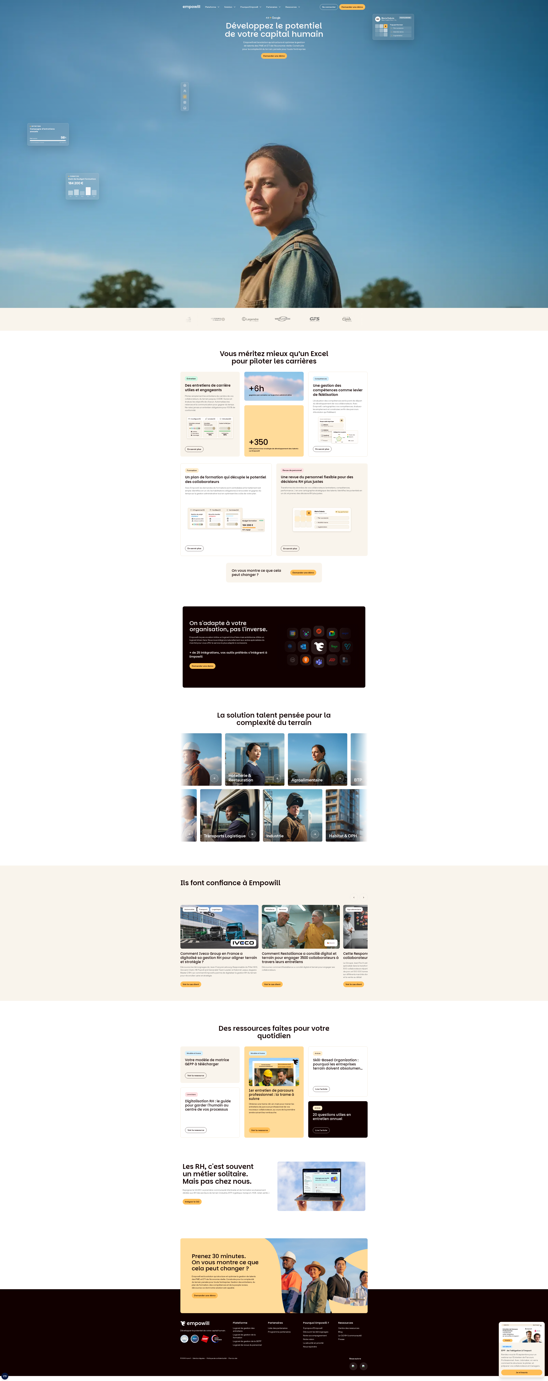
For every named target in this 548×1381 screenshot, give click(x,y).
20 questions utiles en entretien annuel (332, 1117)
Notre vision (308, 1339)
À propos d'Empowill (312, 1328)
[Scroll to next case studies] (364, 897)
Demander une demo (202, 666)
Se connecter (329, 7)
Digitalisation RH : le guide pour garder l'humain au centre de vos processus (208, 1105)
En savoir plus (194, 449)
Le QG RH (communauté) (350, 1335)
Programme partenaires (279, 1332)
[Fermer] (541, 1326)
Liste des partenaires (277, 1328)
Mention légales (199, 1358)
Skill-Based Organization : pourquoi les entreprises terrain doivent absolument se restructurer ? (337, 1064)
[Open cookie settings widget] (4, 1376)
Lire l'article (321, 1089)
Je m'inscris (521, 1372)
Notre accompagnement (315, 1335)
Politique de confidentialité (216, 1358)
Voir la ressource (196, 1130)
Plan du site (232, 1358)
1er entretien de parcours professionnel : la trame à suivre (271, 1094)
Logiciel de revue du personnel (247, 1345)
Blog (340, 1332)
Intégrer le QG (192, 1201)
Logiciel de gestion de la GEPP (247, 1341)
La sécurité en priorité (313, 1343)
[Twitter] (353, 1366)
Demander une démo (352, 7)
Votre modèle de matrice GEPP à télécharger (207, 1062)
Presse (341, 1339)
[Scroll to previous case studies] (354, 897)
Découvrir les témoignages (315, 1332)
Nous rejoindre (310, 1346)
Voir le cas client (191, 984)
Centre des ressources (348, 1328)
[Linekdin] (364, 1366)
